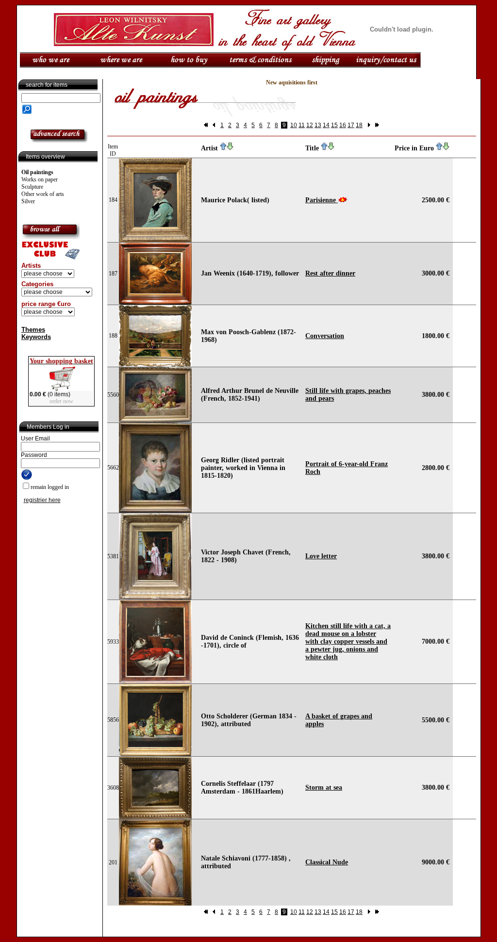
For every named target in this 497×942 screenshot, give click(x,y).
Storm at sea (323, 787)
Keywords (36, 337)
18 (359, 125)
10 (293, 125)
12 (309, 125)
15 (334, 125)
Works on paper (39, 179)
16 (342, 125)
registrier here (42, 500)
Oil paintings (37, 172)
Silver (28, 201)
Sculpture (32, 186)
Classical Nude (326, 862)
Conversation (324, 336)
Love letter (321, 556)
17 (351, 125)
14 (326, 125)
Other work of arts (42, 194)
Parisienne (321, 200)
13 (318, 125)
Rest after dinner (330, 273)
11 (301, 125)
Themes (33, 329)
